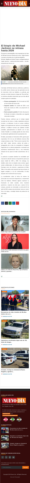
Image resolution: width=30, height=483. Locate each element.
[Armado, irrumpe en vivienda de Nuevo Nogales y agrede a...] (5, 445)
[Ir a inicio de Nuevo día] (14, 402)
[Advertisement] (15, 23)
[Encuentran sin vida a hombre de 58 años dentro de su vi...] (5, 430)
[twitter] (6, 457)
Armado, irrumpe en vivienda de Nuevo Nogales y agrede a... (18, 444)
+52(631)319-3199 (6, 413)
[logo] (15, 4)
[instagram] (9, 457)
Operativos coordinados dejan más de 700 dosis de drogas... (19, 436)
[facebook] (2, 457)
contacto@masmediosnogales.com (10, 415)
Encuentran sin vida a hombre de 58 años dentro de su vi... (18, 429)
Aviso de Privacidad (15, 477)
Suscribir (25, 467)
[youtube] (13, 457)
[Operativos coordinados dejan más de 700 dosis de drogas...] (5, 438)
